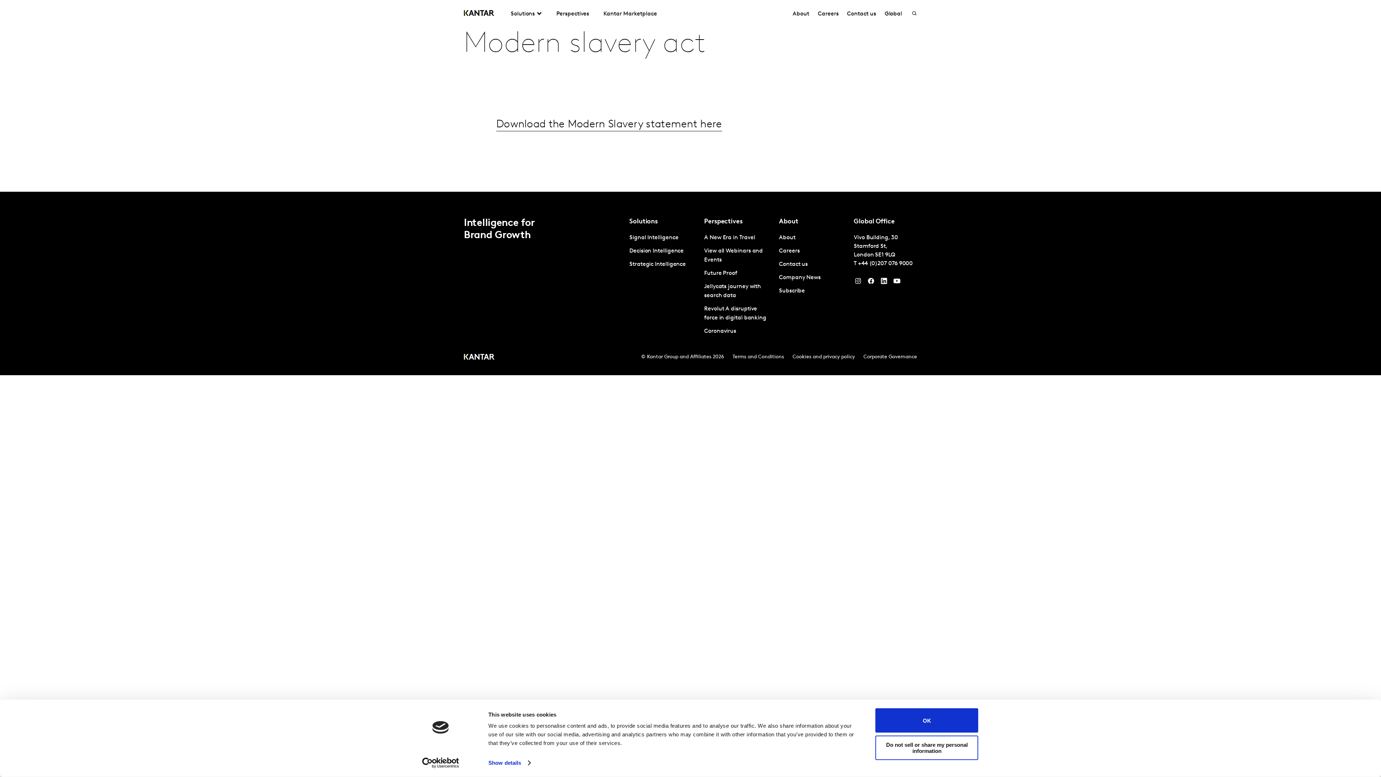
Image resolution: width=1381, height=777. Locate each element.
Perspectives (572, 14)
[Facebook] (871, 283)
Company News (800, 278)
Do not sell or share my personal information (927, 747)
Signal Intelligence (653, 238)
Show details (504, 763)
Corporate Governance (890, 357)
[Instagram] (858, 283)
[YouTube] (884, 283)
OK (927, 720)
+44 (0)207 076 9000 (885, 264)
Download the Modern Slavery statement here (609, 124)
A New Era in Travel (729, 238)
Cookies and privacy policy (824, 357)
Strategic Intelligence (657, 264)
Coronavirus (720, 331)
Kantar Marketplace (630, 14)
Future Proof (720, 273)
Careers (828, 14)
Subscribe (792, 291)
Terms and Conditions (758, 357)
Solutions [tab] (523, 14)
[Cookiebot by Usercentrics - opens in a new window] (440, 763)
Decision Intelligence (656, 251)
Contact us (861, 14)
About (801, 14)
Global (893, 14)
